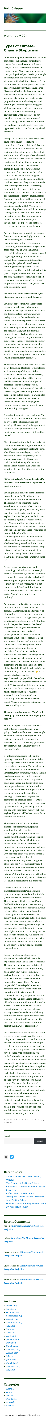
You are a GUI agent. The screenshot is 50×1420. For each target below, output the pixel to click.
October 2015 (12, 1312)
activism (26, 1120)
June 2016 (11, 1309)
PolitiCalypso (13, 8)
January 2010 (12, 1339)
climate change (37, 1120)
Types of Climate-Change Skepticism (21, 48)
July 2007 (10, 1356)
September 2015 (14, 1316)
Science (10, 1405)
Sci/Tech (10, 1402)
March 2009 (12, 1346)
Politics (18, 1120)
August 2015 (12, 1319)
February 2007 (13, 1366)
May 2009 (11, 1343)
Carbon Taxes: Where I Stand (20, 1193)
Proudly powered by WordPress (28, 1415)
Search (7, 1136)
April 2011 (11, 1332)
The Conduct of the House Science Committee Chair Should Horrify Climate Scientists (25, 1186)
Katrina (10, 1389)
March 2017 (11, 1305)
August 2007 (12, 1353)
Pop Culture (11, 1399)
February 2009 (13, 1349)
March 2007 (12, 1363)
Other (9, 1392)
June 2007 (11, 1359)
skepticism (8, 1122)
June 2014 (11, 1329)
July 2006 (10, 1370)
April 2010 (11, 1336)
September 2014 (14, 1322)
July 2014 (10, 1326)
